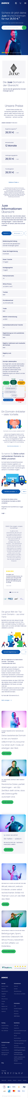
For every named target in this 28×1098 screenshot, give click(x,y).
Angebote (4, 993)
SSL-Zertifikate (5, 1030)
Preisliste (4, 988)
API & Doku (16, 1011)
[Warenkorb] (20, 3)
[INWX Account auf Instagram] (8, 1073)
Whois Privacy (5, 998)
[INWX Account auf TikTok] (22, 1073)
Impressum (16, 1028)
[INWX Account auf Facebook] (11, 1073)
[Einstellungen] (16, 3)
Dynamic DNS (4, 1009)
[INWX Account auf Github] (13, 1073)
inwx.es (24, 1080)
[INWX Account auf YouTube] (19, 1073)
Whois (3, 1004)
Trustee (3, 1001)
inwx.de (9, 1080)
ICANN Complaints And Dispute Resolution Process (19, 1058)
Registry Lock (4, 1006)
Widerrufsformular (18, 1063)
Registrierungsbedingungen (20, 1040)
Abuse (15, 1035)
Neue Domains (5, 991)
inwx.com (4, 1080)
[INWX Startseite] (5, 3)
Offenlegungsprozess (19, 1043)
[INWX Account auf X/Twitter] (5, 1073)
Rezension (16, 1013)
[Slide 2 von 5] (12, 592)
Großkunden (4, 1047)
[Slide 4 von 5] (16, 592)
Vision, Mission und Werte (19, 993)
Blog (3, 1063)
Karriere (15, 988)
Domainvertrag (17, 1038)
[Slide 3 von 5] (14, 592)
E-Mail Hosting (5, 1028)
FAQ (15, 1006)
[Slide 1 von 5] (10, 592)
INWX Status (17, 1016)
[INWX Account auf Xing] (2, 1073)
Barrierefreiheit (17, 1033)
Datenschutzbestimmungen (20, 1030)
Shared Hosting (5, 1025)
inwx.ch (19, 1080)
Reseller (3, 1045)
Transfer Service (5, 1050)
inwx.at (14, 1080)
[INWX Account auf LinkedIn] (16, 1073)
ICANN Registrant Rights (19, 1050)
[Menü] (25, 3)
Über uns (16, 986)
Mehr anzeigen (6, 700)
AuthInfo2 (4, 1011)
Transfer (3, 996)
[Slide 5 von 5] (18, 592)
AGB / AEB (16, 1025)
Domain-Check (5, 986)
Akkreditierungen (17, 991)
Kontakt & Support (18, 1008)
